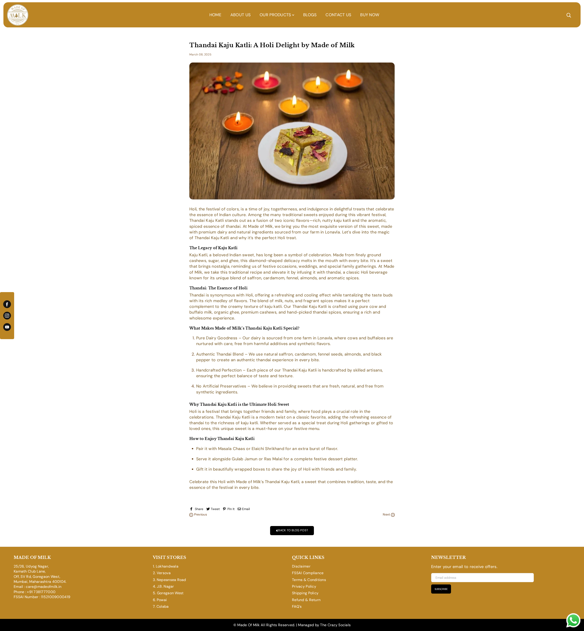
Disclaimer (301, 566)
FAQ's (297, 606)
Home (215, 15)
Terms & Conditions (309, 579)
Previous (200, 514)
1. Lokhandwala (165, 566)
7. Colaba (161, 606)
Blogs (309, 15)
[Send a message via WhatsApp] (573, 620)
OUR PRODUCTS (276, 15)
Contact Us (338, 15)
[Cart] (575, 14)
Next (387, 514)
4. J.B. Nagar (163, 586)
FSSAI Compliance (307, 573)
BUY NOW (369, 15)
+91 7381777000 (41, 591)
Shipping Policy (305, 593)
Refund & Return (306, 599)
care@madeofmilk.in (43, 586)
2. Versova (162, 573)
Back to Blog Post (292, 530)
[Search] (569, 14)
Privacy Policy (304, 586)
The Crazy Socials (335, 625)
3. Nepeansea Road (169, 579)
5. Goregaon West (168, 593)
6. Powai (160, 599)
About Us (240, 15)
